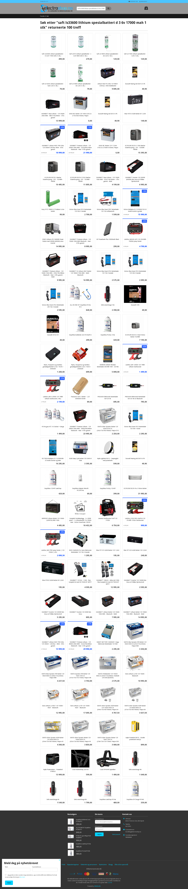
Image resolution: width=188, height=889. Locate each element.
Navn (6, 867)
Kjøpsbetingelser (73, 864)
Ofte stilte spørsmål (121, 864)
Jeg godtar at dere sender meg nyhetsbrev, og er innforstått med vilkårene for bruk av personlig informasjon (31, 876)
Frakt (63, 864)
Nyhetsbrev (103, 864)
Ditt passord (98, 826)
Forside (42, 16)
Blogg (111, 864)
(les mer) (22, 877)
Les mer (110, 882)
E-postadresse (99, 819)
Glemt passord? (116, 834)
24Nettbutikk (97, 886)
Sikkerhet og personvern (89, 864)
